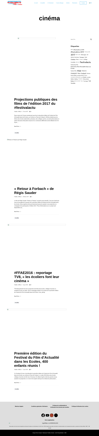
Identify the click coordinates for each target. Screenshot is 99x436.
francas (88, 73)
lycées (88, 77)
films (79, 73)
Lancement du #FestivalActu (76, 77)
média (72, 79)
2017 (73, 54)
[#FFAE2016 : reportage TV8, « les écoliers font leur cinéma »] (37, 246)
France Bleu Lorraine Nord (77, 75)
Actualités (17, 133)
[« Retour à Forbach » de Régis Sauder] (36, 161)
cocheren (81, 59)
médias (76, 79)
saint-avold (78, 81)
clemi (77, 59)
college (85, 59)
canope (82, 57)
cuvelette (73, 62)
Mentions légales (19, 406)
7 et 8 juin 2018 (87, 51)
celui (86, 57)
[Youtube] (47, 415)
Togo (82, 81)
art (87, 54)
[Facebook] (43, 415)
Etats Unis (77, 62)
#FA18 (72, 49)
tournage (85, 81)
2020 (79, 54)
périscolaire (86, 79)
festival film (74, 71)
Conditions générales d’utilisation (39, 406)
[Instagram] (51, 415)
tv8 (89, 81)
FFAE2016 (84, 71)
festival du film (74, 64)
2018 (77, 54)
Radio (72, 81)
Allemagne (83, 54)
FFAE (79, 71)
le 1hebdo (84, 77)
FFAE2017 (74, 73)
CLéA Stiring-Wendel (59, 432)
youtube (73, 83)
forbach (83, 73)
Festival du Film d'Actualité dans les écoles (81, 67)
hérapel (85, 75)
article (72, 57)
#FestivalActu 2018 (78, 50)
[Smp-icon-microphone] (56, 415)
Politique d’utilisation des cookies (80, 406)
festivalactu (85, 62)
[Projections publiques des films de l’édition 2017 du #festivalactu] (37, 66)
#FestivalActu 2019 (77, 52)
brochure (77, 57)
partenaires (80, 78)
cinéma (73, 59)
